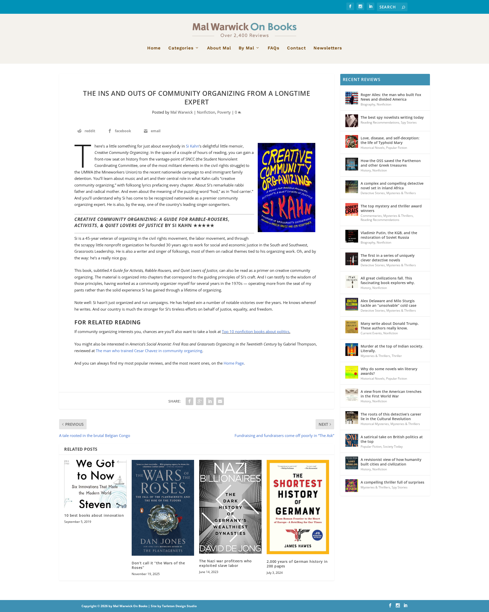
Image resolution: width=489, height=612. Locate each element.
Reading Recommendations (380, 122)
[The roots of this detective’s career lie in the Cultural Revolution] (351, 417)
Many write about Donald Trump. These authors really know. (390, 325)
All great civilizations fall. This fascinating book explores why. (388, 280)
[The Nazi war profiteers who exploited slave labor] (230, 507)
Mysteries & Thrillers (401, 193)
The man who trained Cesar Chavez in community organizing (149, 350)
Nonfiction (206, 112)
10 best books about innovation (94, 515)
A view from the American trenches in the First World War (391, 393)
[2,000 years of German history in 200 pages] (298, 507)
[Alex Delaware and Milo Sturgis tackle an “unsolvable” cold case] (351, 304)
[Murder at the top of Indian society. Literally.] (351, 349)
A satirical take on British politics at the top (392, 439)
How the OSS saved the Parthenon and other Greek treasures (391, 163)
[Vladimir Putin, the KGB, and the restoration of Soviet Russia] (351, 236)
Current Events (371, 333)
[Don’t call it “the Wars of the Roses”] (163, 508)
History (366, 170)
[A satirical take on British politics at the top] (351, 440)
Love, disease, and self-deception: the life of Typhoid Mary (390, 140)
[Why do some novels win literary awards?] (351, 372)
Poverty (224, 112)
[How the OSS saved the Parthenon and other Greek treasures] (351, 164)
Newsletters (328, 48)
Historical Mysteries (375, 424)
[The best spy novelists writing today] (351, 120)
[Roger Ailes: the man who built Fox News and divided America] (351, 98)
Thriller (397, 356)
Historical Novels (373, 147)
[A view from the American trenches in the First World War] (351, 395)
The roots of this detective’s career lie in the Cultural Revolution (391, 416)
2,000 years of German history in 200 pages (297, 563)
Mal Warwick (181, 112)
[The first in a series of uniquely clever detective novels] (351, 258)
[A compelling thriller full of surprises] (351, 485)
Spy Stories (409, 122)
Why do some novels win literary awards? (389, 371)
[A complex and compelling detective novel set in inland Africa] (351, 186)
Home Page (234, 363)
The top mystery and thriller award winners (391, 208)
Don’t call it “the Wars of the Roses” (158, 565)
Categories (181, 48)
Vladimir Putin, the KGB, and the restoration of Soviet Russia (389, 235)
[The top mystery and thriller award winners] (351, 209)
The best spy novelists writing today (392, 117)
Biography (368, 104)
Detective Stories (373, 193)
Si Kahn (192, 146)
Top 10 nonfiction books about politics (255, 331)
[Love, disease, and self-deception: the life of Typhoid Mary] (351, 141)
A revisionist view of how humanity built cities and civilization (391, 462)
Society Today (393, 446)
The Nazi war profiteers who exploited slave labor (225, 563)
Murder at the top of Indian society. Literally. (392, 348)
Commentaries (371, 216)
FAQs (273, 48)
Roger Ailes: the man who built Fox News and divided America (391, 97)
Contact (296, 48)
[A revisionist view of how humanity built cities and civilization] (351, 463)
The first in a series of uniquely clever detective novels (388, 257)
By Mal (246, 48)
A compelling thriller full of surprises (392, 482)
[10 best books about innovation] (95, 484)
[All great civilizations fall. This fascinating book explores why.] (351, 281)
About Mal (219, 48)
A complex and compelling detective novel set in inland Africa (392, 185)
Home (154, 48)
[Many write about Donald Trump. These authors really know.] (351, 327)
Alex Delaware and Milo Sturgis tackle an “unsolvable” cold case (388, 303)
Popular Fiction (396, 147)
